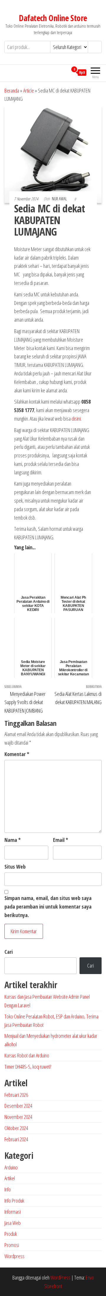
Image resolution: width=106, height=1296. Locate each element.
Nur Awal (60, 199)
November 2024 (18, 1116)
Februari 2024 (16, 1139)
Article (28, 90)
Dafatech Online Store (53, 17)
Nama (12, 839)
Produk (10, 1233)
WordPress (60, 1277)
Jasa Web (12, 1222)
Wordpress (14, 1256)
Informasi (12, 1211)
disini (76, 418)
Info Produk (14, 1200)
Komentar (16, 754)
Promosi (11, 1244)
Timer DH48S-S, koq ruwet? (27, 1066)
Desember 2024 (18, 1105)
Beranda (11, 90)
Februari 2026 (16, 1094)
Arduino (11, 1167)
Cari (8, 951)
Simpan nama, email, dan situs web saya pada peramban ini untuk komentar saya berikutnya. (48, 906)
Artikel (9, 1178)
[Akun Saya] (63, 72)
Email (60, 839)
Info (7, 1189)
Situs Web (15, 866)
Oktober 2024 (16, 1128)
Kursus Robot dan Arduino (26, 1055)
